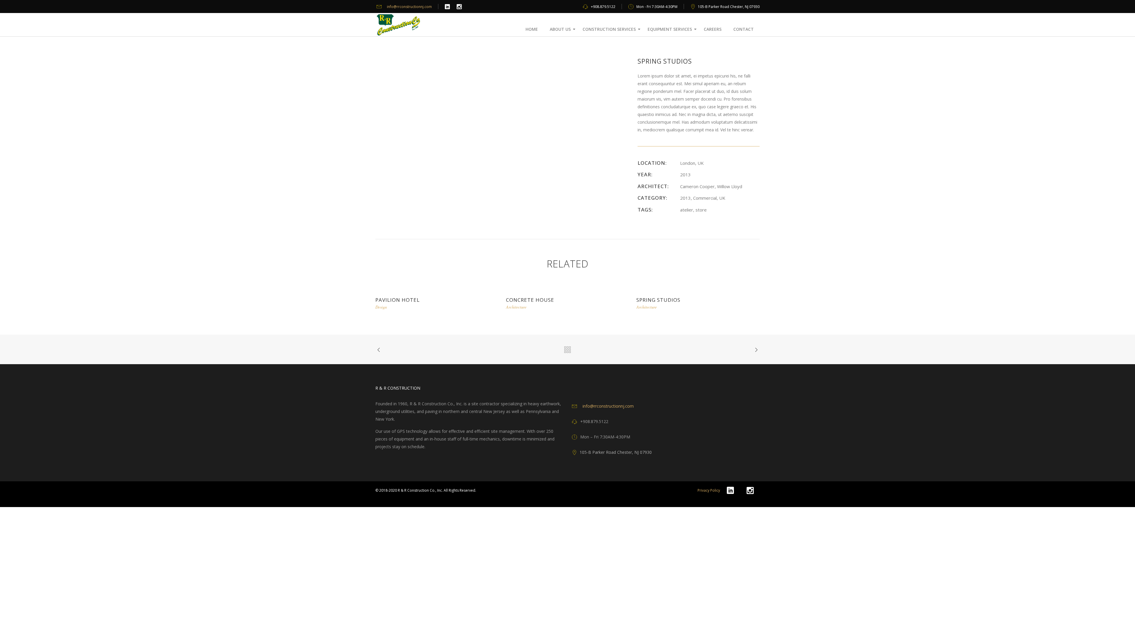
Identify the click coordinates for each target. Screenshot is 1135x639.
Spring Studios (658, 299)
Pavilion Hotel (397, 299)
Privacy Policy (709, 490)
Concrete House (530, 299)
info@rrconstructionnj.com (409, 6)
